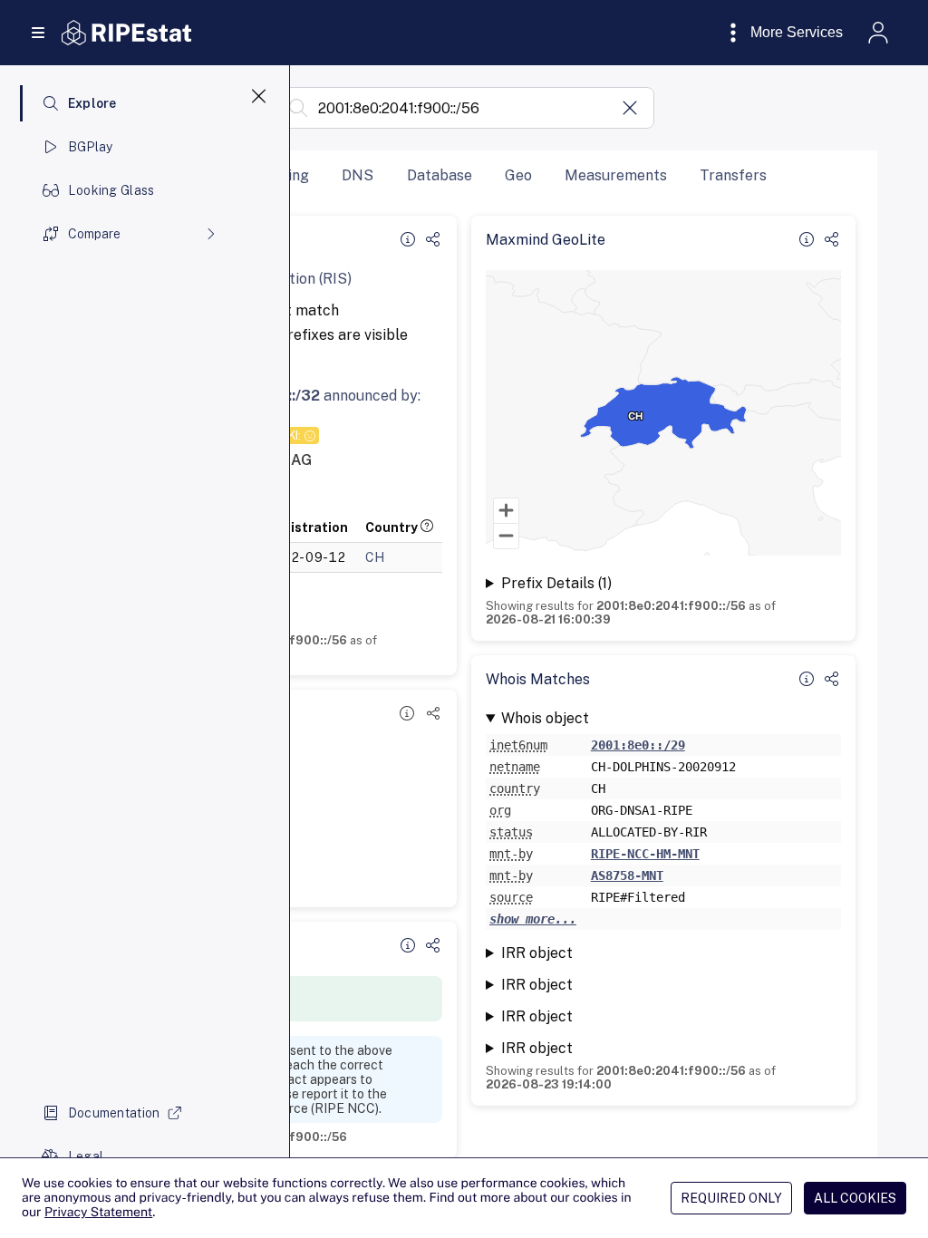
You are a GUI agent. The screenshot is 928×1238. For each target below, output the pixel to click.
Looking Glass (111, 190)
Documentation (114, 1113)
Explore (92, 103)
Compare (94, 234)
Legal (85, 1156)
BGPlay (90, 147)
